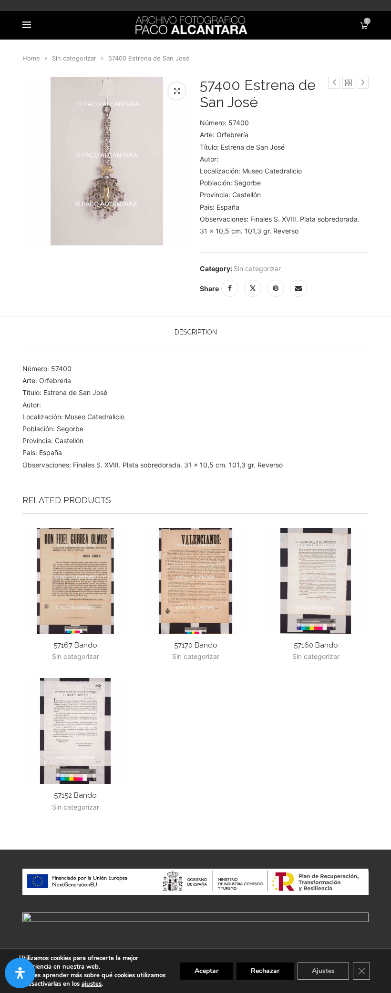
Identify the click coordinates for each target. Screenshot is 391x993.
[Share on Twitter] (252, 288)
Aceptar (206, 970)
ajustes (92, 984)
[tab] (195, 332)
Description (196, 332)
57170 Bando (195, 645)
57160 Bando (316, 645)
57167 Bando (75, 645)
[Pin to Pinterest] (275, 288)
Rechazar (265, 970)
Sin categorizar (74, 58)
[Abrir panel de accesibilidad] (20, 973)
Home (31, 58)
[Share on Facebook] (229, 288)
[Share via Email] (298, 288)
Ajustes (323, 970)
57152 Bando (75, 795)
